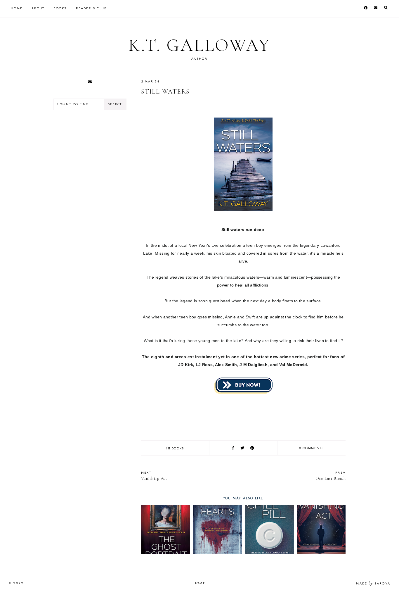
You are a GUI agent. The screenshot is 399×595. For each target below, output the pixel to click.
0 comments (311, 448)
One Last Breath (330, 475)
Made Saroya (373, 583)
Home (16, 8)
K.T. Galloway (199, 45)
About (38, 8)
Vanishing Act (154, 475)
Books (60, 8)
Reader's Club (91, 8)
